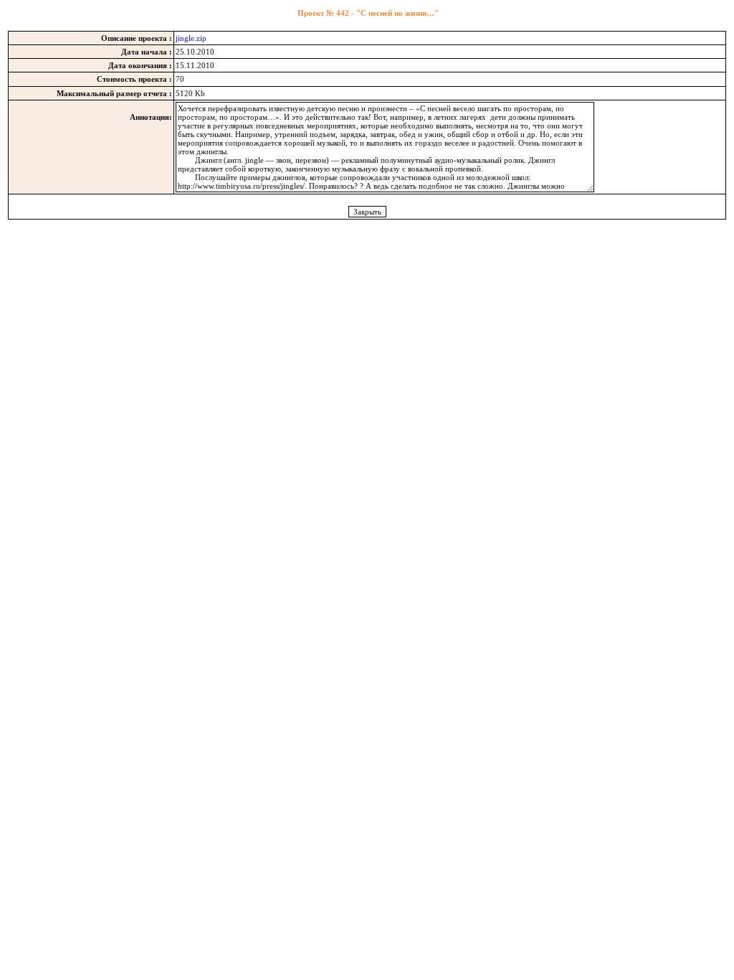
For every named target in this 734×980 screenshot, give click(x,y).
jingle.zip (191, 38)
